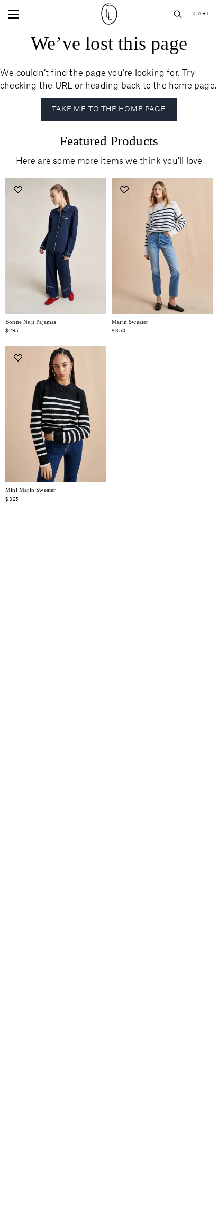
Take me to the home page (109, 108)
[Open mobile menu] (13, 14)
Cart (201, 14)
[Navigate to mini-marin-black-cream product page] (55, 414)
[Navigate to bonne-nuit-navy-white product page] (55, 246)
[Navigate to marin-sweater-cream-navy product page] (162, 246)
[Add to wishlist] (18, 190)
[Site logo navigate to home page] (108, 14)
